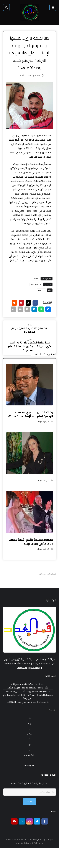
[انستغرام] (29, 821)
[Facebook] (44, 821)
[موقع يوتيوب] (14, 821)
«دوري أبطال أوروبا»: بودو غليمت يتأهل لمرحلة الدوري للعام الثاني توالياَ (28, 696)
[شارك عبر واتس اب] (41, 309)
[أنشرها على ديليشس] (48, 309)
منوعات (39, 421)
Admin (35, 278)
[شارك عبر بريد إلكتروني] (27, 309)
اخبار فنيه (41, 290)
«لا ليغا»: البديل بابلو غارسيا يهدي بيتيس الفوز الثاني (28, 702)
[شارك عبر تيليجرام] (34, 309)
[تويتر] (37, 821)
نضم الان (29, 802)
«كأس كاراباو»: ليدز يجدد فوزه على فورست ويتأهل (28, 688)
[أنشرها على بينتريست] (21, 303)
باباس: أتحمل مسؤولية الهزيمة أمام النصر (28, 684)
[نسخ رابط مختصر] (13, 309)
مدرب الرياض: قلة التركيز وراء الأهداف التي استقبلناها (28, 691)
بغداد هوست (22, 843)
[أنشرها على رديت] (14, 303)
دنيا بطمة (29, 135)
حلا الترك (33, 139)
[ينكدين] (22, 821)
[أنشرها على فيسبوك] (35, 303)
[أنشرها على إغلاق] (28, 303)
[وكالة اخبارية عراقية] (29, 12)
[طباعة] (20, 309)
